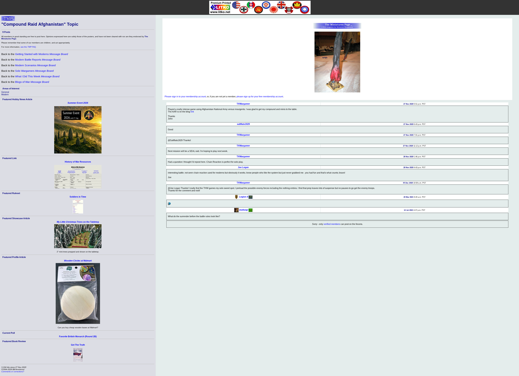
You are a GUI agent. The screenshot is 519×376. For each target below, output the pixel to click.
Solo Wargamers (34, 70)
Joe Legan (243, 167)
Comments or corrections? (12, 371)
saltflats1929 (243, 124)
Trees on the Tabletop (78, 222)
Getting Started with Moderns (41, 54)
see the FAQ (28, 47)
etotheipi (243, 210)
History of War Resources (78, 162)
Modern (5, 94)
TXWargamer (243, 104)
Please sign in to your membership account (185, 96)
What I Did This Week (37, 76)
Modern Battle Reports (37, 59)
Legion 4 (243, 197)
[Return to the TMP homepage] (8, 19)
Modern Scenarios (35, 65)
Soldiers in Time (78, 197)
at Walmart (78, 261)
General (5, 92)
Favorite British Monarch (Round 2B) (78, 336)
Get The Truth (78, 345)
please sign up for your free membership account (260, 96)
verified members (332, 224)
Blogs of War (32, 82)
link (192, 112)
